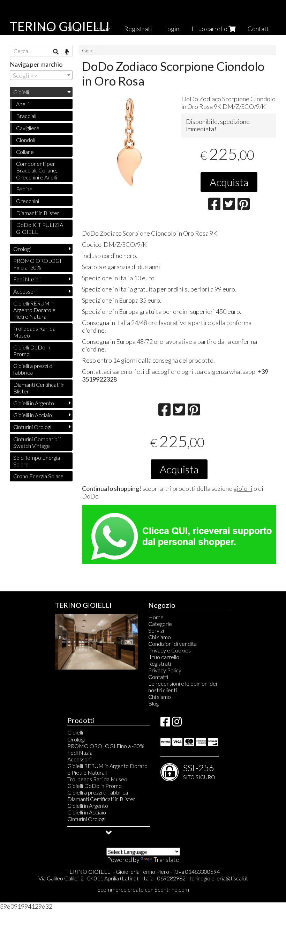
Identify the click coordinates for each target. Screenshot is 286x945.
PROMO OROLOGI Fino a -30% (37, 264)
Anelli (22, 104)
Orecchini (27, 201)
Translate (166, 859)
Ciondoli (25, 139)
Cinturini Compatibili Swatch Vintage (37, 442)
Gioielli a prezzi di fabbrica (33, 369)
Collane (25, 151)
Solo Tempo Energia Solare (36, 460)
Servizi (156, 630)
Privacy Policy (164, 670)
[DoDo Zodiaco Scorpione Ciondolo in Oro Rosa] (129, 142)
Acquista (229, 182)
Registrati (138, 28)
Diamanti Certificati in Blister (39, 387)
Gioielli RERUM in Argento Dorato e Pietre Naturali (34, 310)
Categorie (160, 623)
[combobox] (41, 75)
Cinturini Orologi (32, 426)
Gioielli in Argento (33, 403)
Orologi (22, 248)
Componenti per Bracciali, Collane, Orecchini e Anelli (36, 170)
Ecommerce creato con (143, 889)
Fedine (24, 189)
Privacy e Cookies (169, 650)
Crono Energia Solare (38, 476)
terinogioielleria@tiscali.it (218, 878)
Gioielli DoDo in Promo (31, 350)
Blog (153, 703)
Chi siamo (159, 637)
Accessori (25, 291)
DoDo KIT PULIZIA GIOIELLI (39, 228)
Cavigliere (27, 128)
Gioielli (89, 50)
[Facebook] (165, 723)
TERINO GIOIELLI (60, 26)
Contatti (259, 28)
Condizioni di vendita (172, 643)
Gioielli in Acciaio (32, 415)
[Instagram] (177, 723)
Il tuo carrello (209, 28)
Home (156, 617)
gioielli (243, 488)
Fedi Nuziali (26, 279)
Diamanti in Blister (37, 212)
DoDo (90, 496)
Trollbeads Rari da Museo (34, 331)
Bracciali (26, 115)
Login (171, 28)
